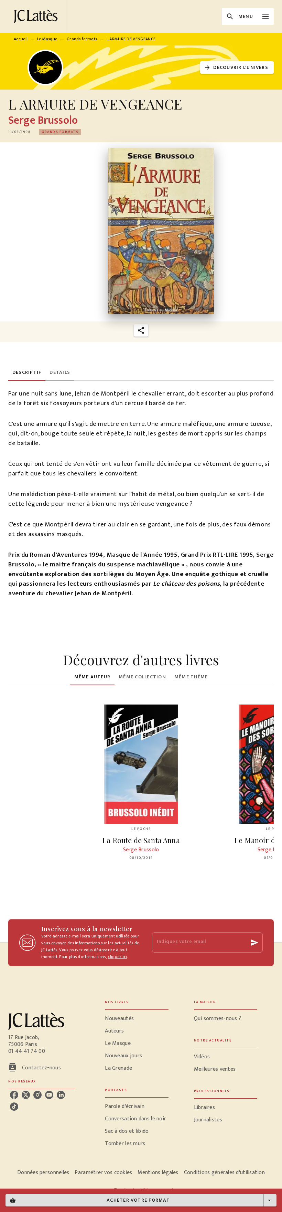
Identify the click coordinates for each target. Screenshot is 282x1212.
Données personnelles (43, 1172)
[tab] (26, 372)
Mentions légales (158, 1172)
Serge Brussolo (43, 120)
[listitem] (14, 1095)
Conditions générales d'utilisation (224, 1172)
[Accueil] (37, 16)
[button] (237, 67)
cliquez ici (117, 956)
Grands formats (82, 38)
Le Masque (47, 38)
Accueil (21, 38)
